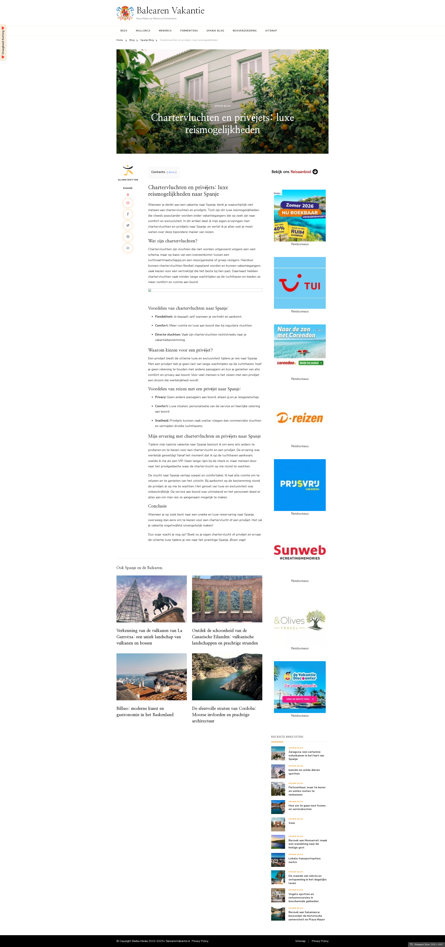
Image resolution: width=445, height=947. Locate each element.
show (171, 172)
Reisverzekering (245, 30)
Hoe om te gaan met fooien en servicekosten (307, 807)
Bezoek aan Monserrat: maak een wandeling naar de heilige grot (308, 844)
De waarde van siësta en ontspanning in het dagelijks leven (308, 879)
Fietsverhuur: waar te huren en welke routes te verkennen (307, 791)
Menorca (165, 30)
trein (292, 823)
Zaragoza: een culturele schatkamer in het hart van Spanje (306, 755)
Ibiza (123, 30)
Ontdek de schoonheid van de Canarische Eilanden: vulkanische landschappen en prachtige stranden (225, 637)
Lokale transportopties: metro (305, 860)
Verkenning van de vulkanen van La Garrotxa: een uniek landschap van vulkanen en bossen (149, 637)
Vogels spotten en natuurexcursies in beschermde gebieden (304, 897)
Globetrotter (128, 179)
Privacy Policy (200, 941)
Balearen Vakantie (170, 10)
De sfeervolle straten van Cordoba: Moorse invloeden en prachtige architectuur (224, 715)
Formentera (189, 30)
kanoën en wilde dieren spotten (304, 772)
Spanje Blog (215, 30)
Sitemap (271, 30)
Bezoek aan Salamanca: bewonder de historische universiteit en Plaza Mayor (307, 915)
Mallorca (143, 30)
